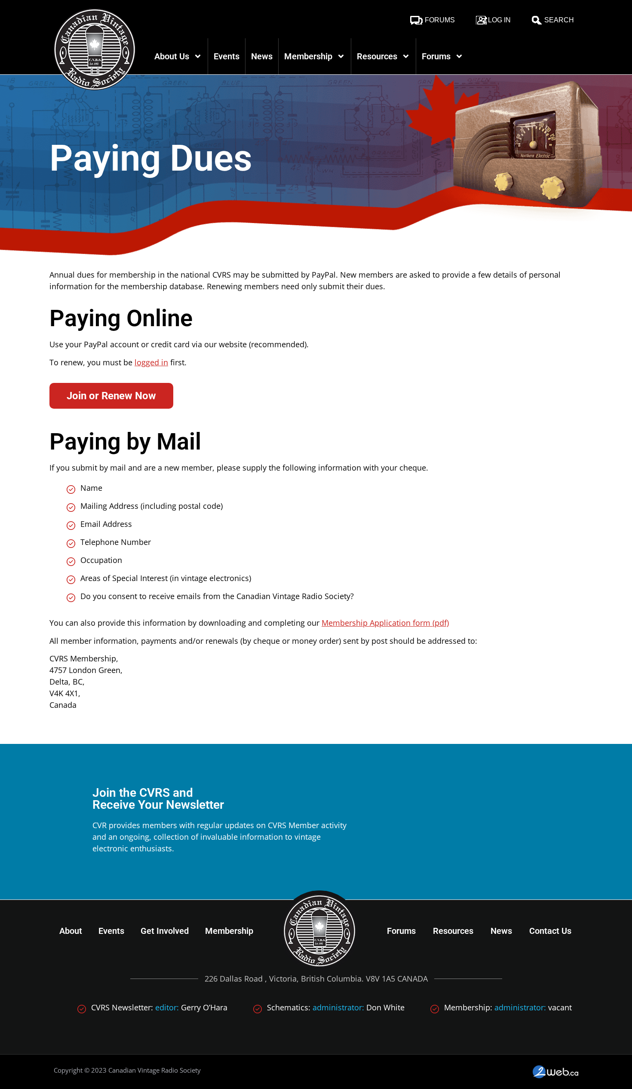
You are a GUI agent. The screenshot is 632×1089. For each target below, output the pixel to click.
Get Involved (165, 931)
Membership (308, 56)
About (70, 931)
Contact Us (550, 931)
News (262, 56)
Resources (377, 56)
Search (559, 20)
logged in (151, 362)
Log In (499, 20)
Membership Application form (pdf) (385, 623)
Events (226, 56)
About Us (171, 56)
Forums (440, 20)
